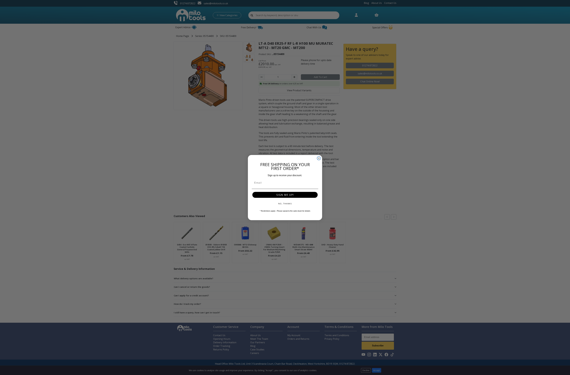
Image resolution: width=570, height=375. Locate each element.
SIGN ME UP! (285, 194)
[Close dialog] (319, 158)
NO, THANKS (285, 203)
